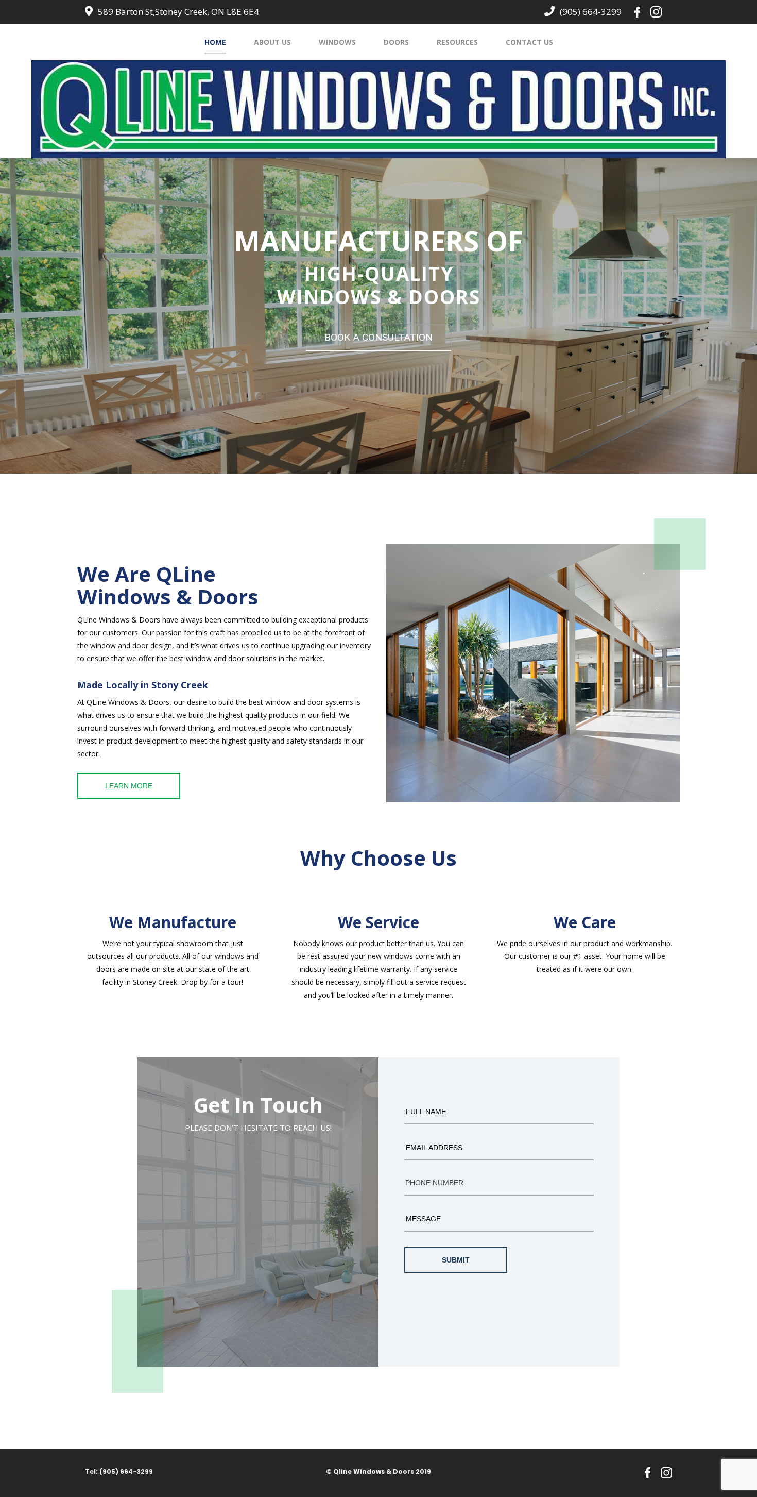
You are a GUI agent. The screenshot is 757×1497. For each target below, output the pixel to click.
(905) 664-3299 (591, 12)
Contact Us (529, 42)
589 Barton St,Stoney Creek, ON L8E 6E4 (178, 12)
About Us (272, 42)
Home (215, 42)
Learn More (128, 786)
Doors (396, 42)
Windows (337, 42)
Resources (457, 42)
